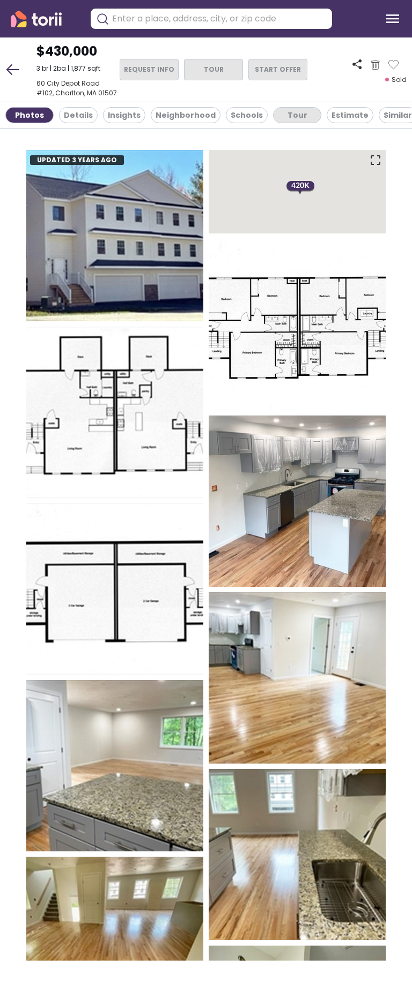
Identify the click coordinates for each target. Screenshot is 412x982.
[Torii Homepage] (44, 19)
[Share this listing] (357, 64)
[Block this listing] (375, 65)
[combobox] (219, 18)
